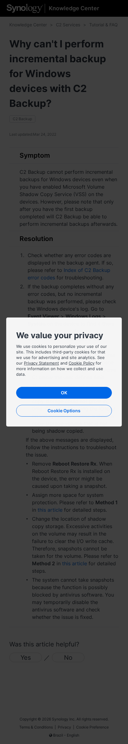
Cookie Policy (81, 363)
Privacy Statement (41, 363)
